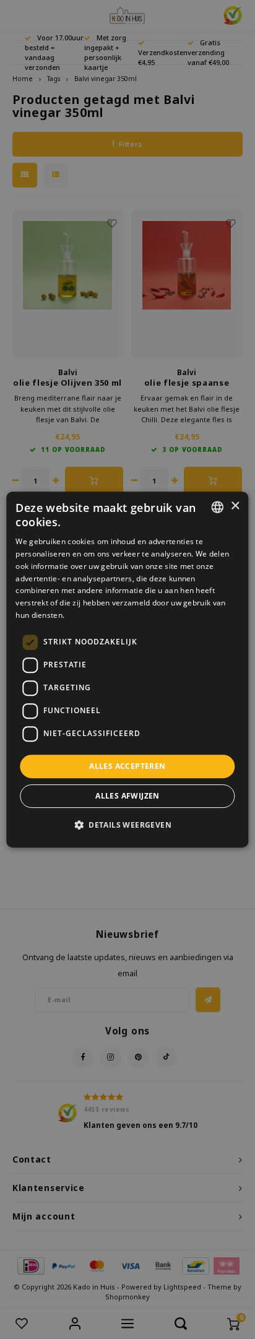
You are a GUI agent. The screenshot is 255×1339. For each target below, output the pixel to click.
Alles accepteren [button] (127, 766)
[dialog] (127, 670)
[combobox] (218, 507)
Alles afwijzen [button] (127, 796)
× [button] (235, 506)
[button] (127, 824)
